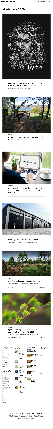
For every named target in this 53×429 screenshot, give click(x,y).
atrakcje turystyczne (6, 394)
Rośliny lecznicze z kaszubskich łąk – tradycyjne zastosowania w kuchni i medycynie (22, 354)
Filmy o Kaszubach (29, 406)
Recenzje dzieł (45, 406)
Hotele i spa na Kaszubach (45, 357)
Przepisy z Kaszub (38, 406)
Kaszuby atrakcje (6, 375)
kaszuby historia (6, 379)
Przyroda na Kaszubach (44, 366)
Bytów (5, 360)
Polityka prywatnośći (26, 408)
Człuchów (5, 362)
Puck (5, 352)
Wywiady (16, 406)
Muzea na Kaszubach (44, 358)
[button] (50, 1)
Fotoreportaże (22, 406)
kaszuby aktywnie (6, 381)
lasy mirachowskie (6, 396)
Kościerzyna (6, 358)
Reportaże (11, 406)
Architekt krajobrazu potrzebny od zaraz (24, 281)
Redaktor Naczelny (14, 197)
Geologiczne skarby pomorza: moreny (22, 362)
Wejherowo (5, 366)
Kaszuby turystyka (6, 387)
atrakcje (4, 402)
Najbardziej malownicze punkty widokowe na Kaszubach (21, 373)
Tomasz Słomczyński (14, 91)
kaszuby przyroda (6, 385)
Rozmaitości (10, 185)
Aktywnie (10, 134)
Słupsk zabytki (5, 398)
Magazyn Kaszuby (8, 1)
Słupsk (5, 356)
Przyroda (10, 327)
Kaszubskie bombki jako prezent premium (34, 361)
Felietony (6, 406)
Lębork (5, 364)
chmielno (4, 389)
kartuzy (4, 383)
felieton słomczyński (6, 400)
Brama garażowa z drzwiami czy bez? (23, 240)
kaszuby (4, 373)
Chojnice (5, 354)
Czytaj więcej (42, 91)
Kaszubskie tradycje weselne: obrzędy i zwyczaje (33, 380)
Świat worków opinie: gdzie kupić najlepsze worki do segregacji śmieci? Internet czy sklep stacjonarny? (26, 190)
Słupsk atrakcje (5, 391)
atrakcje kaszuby (6, 377)
